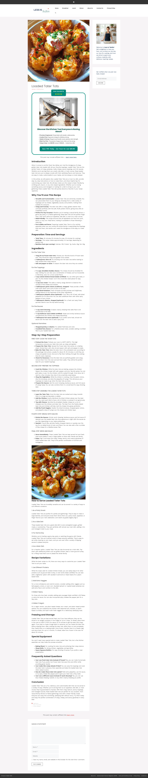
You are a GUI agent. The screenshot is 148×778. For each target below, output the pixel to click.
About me (93, 775)
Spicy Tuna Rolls (37, 704)
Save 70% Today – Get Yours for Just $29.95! (58, 149)
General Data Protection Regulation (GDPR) (107, 775)
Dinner (82, 8)
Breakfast (65, 8)
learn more (70, 715)
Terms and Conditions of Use (125, 775)
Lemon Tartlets (37, 706)
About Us (90, 8)
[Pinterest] (73, 2)
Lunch (74, 8)
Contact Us (100, 8)
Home (57, 8)
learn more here (71, 157)
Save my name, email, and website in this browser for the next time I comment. (59, 759)
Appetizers (35, 703)
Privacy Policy (111, 8)
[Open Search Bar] (55, 13)
